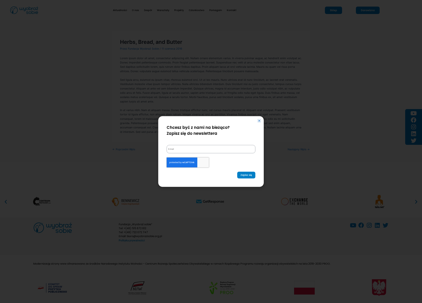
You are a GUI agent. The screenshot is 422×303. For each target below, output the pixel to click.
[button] (259, 120)
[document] (211, 151)
